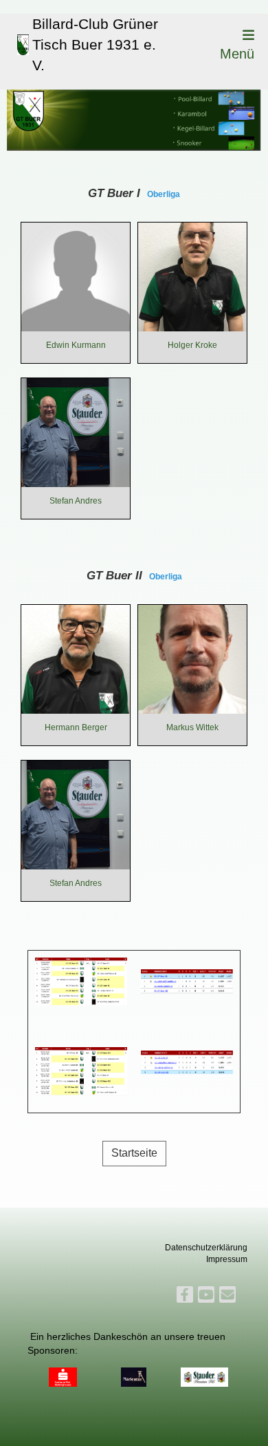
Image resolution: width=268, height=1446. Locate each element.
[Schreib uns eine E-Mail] (227, 1297)
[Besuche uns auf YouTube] (206, 1297)
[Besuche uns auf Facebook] (185, 1297)
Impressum (226, 1259)
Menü (237, 53)
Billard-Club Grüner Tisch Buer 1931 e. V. (95, 45)
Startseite (134, 1153)
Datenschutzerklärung (206, 1247)
